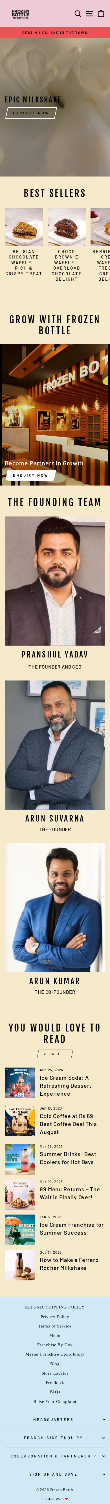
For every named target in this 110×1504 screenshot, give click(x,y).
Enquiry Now (31, 475)
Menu (54, 1335)
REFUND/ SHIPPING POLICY (55, 1307)
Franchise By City (55, 1344)
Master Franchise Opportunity (54, 1354)
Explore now (31, 113)
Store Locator (55, 1373)
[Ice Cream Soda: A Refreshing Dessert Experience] (20, 1083)
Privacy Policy (55, 1316)
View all (55, 1054)
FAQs (55, 1391)
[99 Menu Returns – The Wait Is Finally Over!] (20, 1194)
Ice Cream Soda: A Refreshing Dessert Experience (65, 1085)
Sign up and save (53, 1474)
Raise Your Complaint (55, 1401)
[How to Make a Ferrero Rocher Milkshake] (20, 1265)
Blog (55, 1363)
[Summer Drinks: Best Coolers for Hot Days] (20, 1159)
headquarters (53, 1419)
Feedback (55, 1382)
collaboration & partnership (53, 1456)
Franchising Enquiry (53, 1437)
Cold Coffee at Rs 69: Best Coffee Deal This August (68, 1123)
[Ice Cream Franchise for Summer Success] (20, 1230)
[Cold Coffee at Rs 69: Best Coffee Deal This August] (20, 1121)
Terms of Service (55, 1326)
